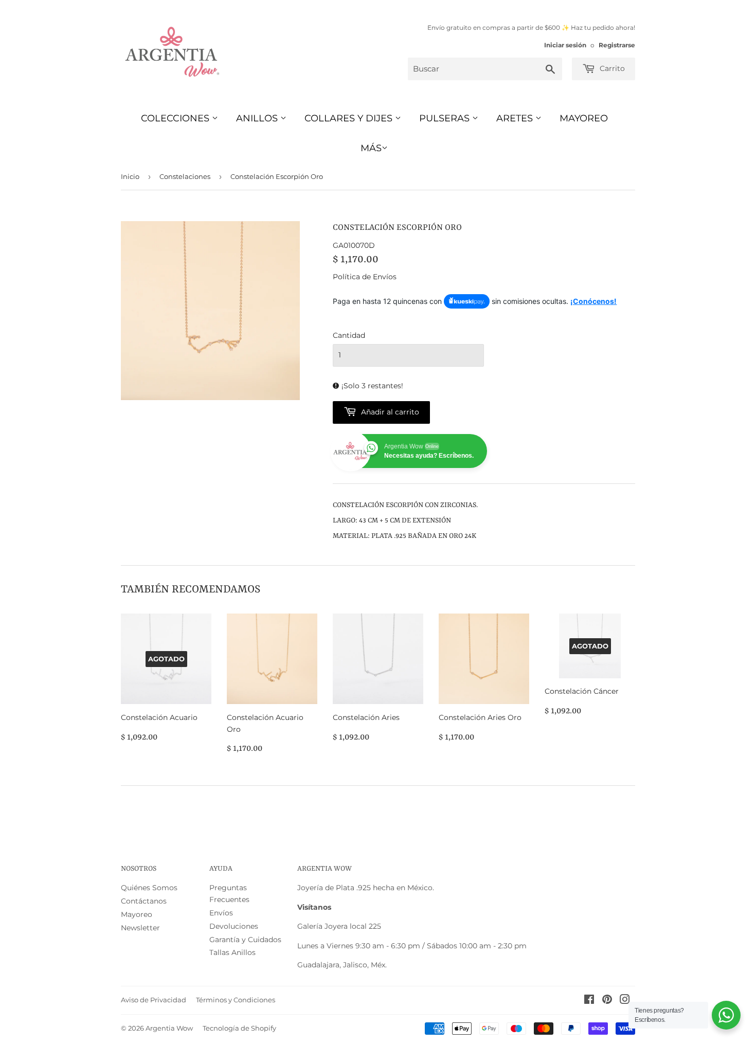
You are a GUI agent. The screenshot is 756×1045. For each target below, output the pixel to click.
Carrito (611, 68)
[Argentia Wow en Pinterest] (607, 1000)
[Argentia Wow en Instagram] (625, 1000)
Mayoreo (584, 118)
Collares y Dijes (349, 118)
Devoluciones (233, 926)
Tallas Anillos (232, 952)
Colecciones (176, 118)
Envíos (221, 912)
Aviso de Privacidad (153, 1000)
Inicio (130, 176)
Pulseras (445, 118)
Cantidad (349, 335)
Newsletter (140, 927)
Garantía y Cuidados (245, 939)
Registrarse (617, 45)
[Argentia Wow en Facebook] (589, 1000)
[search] (485, 69)
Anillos (258, 118)
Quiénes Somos (149, 887)
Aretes (515, 118)
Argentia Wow (169, 1028)
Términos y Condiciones (235, 1000)
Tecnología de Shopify (239, 1028)
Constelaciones (184, 176)
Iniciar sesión (565, 45)
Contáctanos (144, 901)
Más (371, 148)
